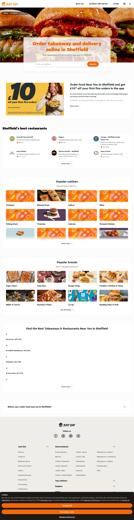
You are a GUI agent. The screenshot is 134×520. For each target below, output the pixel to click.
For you (81, 4)
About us (21, 452)
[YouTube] (78, 436)
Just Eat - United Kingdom (63, 475)
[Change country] (124, 4)
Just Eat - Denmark (61, 466)
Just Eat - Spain (60, 470)
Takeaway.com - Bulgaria (105, 461)
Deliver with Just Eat (99, 4)
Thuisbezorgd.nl (102, 466)
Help (117, 4)
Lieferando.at (80, 461)
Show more (74, 106)
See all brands (66, 310)
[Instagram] (63, 436)
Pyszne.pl (79, 470)
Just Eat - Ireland (81, 452)
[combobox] (61, 64)
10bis (98, 470)
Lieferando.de (80, 466)
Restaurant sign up (24, 461)
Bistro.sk (58, 457)
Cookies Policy (23, 489)
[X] (71, 436)
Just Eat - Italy (80, 457)
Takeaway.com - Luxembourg (106, 457)
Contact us (21, 457)
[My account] (130, 3)
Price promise (22, 484)
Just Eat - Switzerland (62, 461)
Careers (20, 470)
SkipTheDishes (81, 475)
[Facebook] (56, 436)
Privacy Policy (22, 480)
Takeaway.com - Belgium (105, 452)
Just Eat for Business (24, 475)
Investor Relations (61, 452)
